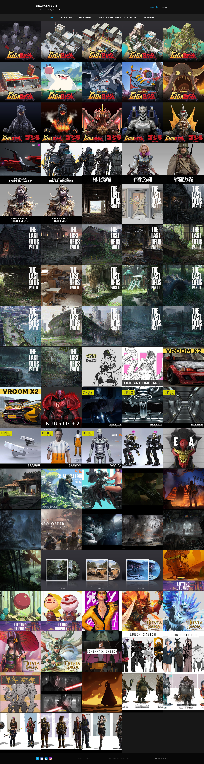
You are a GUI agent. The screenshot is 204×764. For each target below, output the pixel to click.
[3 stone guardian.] (183, 673)
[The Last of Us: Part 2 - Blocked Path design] (142, 185)
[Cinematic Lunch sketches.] (102, 633)
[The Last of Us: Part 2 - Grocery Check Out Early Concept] (142, 226)
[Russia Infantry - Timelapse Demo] (183, 144)
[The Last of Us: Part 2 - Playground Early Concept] (142, 266)
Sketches (149, 17)
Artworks (154, 7)
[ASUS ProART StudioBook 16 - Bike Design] (20, 144)
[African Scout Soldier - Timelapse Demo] (61, 185)
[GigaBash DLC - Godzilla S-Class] (61, 104)
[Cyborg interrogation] (183, 511)
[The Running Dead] (20, 714)
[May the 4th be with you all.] (102, 348)
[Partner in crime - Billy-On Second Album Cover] (102, 551)
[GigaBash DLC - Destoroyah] (102, 104)
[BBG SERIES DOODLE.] (102, 673)
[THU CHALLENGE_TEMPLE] (20, 470)
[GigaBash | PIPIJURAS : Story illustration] (142, 63)
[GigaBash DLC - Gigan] (183, 104)
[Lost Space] (102, 511)
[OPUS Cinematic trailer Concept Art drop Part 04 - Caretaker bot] (102, 429)
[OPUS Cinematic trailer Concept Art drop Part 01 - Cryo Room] (142, 389)
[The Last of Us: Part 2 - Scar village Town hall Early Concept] (61, 226)
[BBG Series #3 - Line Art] (142, 348)
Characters (66, 17)
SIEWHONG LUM (46, 6)
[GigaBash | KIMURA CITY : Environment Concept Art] (20, 63)
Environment (86, 17)
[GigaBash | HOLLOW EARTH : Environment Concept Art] (20, 23)
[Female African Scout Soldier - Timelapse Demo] (20, 185)
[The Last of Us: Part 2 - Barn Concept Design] (102, 185)
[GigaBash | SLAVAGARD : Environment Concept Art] (61, 23)
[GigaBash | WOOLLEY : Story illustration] (61, 63)
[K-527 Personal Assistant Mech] (142, 429)
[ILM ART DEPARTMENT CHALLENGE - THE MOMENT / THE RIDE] (183, 470)
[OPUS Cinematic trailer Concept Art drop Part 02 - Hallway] (183, 389)
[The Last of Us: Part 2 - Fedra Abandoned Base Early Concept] (20, 307)
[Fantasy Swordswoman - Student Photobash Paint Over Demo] (142, 144)
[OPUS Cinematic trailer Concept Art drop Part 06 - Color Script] (102, 389)
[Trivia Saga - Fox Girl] (20, 633)
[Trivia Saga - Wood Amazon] (61, 633)
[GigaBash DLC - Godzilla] (20, 104)
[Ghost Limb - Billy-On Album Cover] (142, 551)
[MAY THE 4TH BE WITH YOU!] (61, 470)
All (51, 17)
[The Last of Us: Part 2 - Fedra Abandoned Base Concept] (102, 307)
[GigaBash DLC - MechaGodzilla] (142, 104)
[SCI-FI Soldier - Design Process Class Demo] (102, 144)
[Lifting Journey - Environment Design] (183, 551)
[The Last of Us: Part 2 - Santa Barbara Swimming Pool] (102, 266)
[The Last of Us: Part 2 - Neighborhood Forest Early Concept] (61, 348)
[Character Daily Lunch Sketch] (142, 633)
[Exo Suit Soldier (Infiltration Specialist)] (61, 144)
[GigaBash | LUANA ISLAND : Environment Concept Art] (142, 23)
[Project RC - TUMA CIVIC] (183, 348)
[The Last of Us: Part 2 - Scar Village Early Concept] (183, 185)
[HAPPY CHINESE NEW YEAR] (20, 673)
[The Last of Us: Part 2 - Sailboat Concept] (61, 266)
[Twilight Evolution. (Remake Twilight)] (102, 714)
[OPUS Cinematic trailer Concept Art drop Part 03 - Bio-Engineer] (61, 429)
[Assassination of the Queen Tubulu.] (61, 673)
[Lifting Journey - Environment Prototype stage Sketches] (20, 592)
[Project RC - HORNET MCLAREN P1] (20, 389)
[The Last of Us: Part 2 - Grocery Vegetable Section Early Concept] (20, 266)
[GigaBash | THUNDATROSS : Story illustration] (102, 63)
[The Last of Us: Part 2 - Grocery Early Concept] (102, 226)
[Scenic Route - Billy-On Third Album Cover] (61, 551)
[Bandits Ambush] (142, 470)
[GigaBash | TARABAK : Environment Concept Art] (183, 23)
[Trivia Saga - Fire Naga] (142, 592)
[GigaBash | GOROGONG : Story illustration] (183, 63)
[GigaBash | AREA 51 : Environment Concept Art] (102, 23)
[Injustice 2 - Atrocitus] (61, 389)
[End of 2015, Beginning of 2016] (102, 592)
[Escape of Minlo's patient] (142, 511)
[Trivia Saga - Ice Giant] (183, 592)
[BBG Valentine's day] (102, 470)
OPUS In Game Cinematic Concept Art (118, 17)
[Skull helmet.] (183, 429)
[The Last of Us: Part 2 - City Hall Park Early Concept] (183, 307)
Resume (165, 7)
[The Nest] (20, 551)
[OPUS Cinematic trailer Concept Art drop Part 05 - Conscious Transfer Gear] (20, 429)
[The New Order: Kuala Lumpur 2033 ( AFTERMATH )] (61, 511)
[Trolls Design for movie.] (142, 673)
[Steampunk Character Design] (61, 714)
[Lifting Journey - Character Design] (61, 592)
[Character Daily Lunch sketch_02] (183, 633)
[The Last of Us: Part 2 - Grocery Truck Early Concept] (183, 226)
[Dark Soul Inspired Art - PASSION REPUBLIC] (20, 511)
